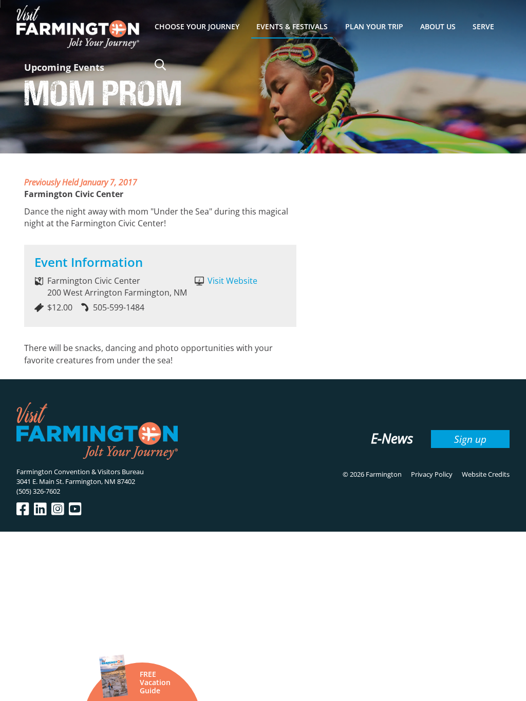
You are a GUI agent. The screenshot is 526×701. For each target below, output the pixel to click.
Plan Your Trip (374, 26)
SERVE (483, 26)
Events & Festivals (292, 26)
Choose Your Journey (197, 26)
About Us (438, 26)
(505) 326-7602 (38, 491)
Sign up (470, 439)
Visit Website (232, 280)
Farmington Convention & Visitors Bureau (80, 471)
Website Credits (486, 474)
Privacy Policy (432, 474)
